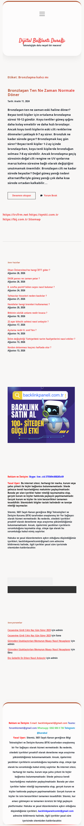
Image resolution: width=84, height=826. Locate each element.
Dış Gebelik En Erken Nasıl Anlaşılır (27, 658)
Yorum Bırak (50, 195)
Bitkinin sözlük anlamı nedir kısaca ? (27, 312)
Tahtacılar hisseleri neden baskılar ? (27, 295)
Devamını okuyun (24, 196)
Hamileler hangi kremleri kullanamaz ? (29, 304)
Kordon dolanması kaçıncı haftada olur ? (29, 347)
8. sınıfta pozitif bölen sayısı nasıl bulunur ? (31, 287)
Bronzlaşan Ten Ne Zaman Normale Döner (41, 92)
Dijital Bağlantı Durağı (42, 40)
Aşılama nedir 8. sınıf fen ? (22, 330)
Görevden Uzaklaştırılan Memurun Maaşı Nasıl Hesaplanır (39, 641)
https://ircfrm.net (15, 215)
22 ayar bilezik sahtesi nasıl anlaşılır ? (28, 321)
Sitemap (34, 219)
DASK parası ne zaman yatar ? (24, 278)
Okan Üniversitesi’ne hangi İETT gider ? (29, 270)
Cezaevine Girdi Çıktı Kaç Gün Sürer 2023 (29, 630)
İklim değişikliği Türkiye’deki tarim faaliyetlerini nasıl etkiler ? (41, 338)
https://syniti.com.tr (43, 215)
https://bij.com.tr (15, 219)
